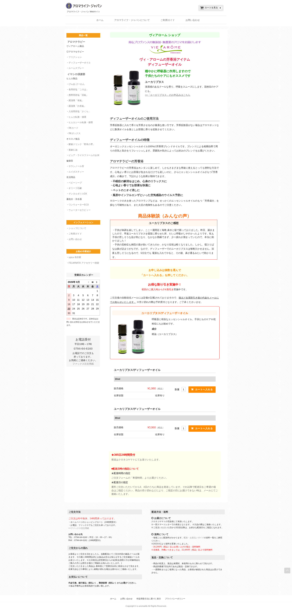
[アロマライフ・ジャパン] (117, 5)
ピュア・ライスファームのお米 (84, 155)
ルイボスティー (76, 172)
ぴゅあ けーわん (77, 84)
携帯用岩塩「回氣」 (78, 95)
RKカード (73, 128)
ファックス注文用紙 (83, 363)
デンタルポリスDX (78, 193)
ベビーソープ (75, 182)
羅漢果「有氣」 (76, 100)
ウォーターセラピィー (80, 210)
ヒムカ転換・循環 (77, 117)
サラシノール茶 (76, 166)
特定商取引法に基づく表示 (149, 599)
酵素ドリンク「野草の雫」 (82, 144)
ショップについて (77, 228)
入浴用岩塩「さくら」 (80, 111)
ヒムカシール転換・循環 (81, 122)
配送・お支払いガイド (194, 537)
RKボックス (74, 133)
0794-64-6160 (83, 348)
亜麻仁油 (73, 150)
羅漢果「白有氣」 (77, 106)
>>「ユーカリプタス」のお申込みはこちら (167, 95)
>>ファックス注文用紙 (78, 528)
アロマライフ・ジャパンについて (132, 20)
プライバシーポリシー (175, 599)
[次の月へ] (97, 282)
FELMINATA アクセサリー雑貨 (84, 263)
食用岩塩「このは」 (78, 89)
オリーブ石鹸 (75, 188)
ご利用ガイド (168, 20)
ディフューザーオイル (80, 62)
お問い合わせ (193, 20)
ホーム (99, 20)
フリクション (75, 57)
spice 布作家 (75, 257)
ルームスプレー (76, 68)
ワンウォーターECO (79, 204)
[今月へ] (92, 282)
